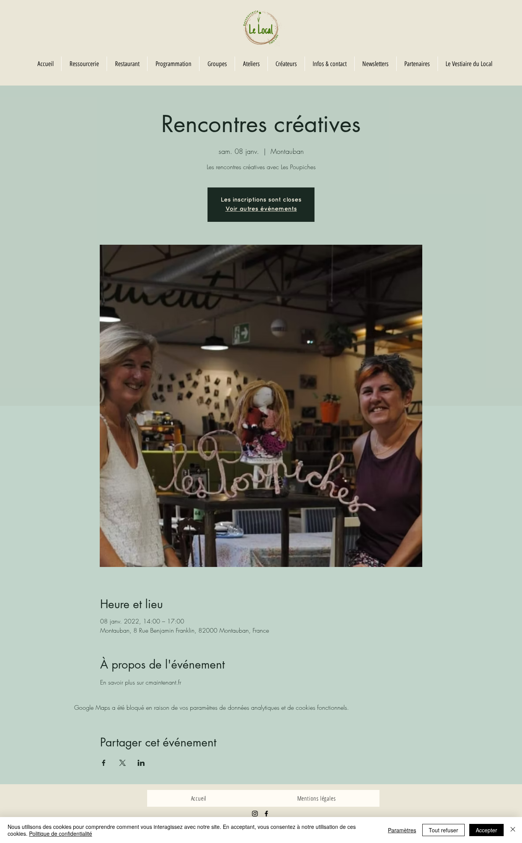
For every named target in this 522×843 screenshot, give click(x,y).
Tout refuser (443, 830)
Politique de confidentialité (60, 833)
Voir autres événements (261, 209)
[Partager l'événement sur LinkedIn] (141, 763)
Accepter (486, 830)
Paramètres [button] (402, 830)
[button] (217, 64)
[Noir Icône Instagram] (255, 813)
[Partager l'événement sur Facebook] (103, 763)
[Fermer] (512, 830)
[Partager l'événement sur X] (122, 763)
